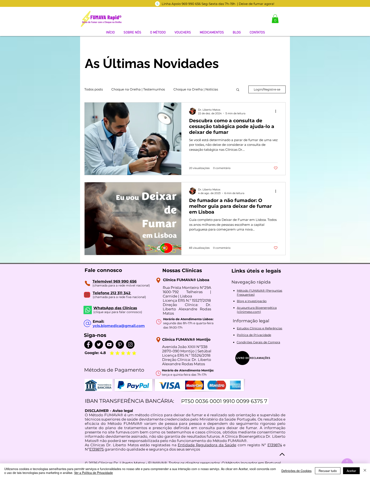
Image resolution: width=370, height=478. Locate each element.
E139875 (96, 449)
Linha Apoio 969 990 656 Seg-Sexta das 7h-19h (198, 4)
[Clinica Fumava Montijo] (158, 340)
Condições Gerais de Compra (258, 342)
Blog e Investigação (252, 301)
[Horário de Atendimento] (158, 322)
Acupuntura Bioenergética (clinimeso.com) (257, 310)
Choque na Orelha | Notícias (195, 89)
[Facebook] (88, 344)
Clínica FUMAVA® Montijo (186, 339)
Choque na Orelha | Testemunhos (138, 89)
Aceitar (351, 471)
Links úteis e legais (256, 271)
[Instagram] (130, 344)
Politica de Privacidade (254, 335)
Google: (92, 353)
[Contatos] (87, 283)
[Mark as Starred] (117, 353)
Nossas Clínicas (182, 270)
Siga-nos (95, 335)
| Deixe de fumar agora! (255, 4)
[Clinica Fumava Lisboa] (158, 280)
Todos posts (93, 89)
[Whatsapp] (88, 310)
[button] (275, 18)
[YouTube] (109, 344)
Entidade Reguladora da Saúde (207, 445)
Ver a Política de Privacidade (93, 472)
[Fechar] (364, 471)
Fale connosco (103, 270)
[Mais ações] (277, 111)
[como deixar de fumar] (157, 4)
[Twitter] (99, 344)
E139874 (274, 445)
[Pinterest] (120, 344)
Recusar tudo (328, 471)
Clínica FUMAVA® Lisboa (186, 280)
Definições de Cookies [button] (296, 471)
